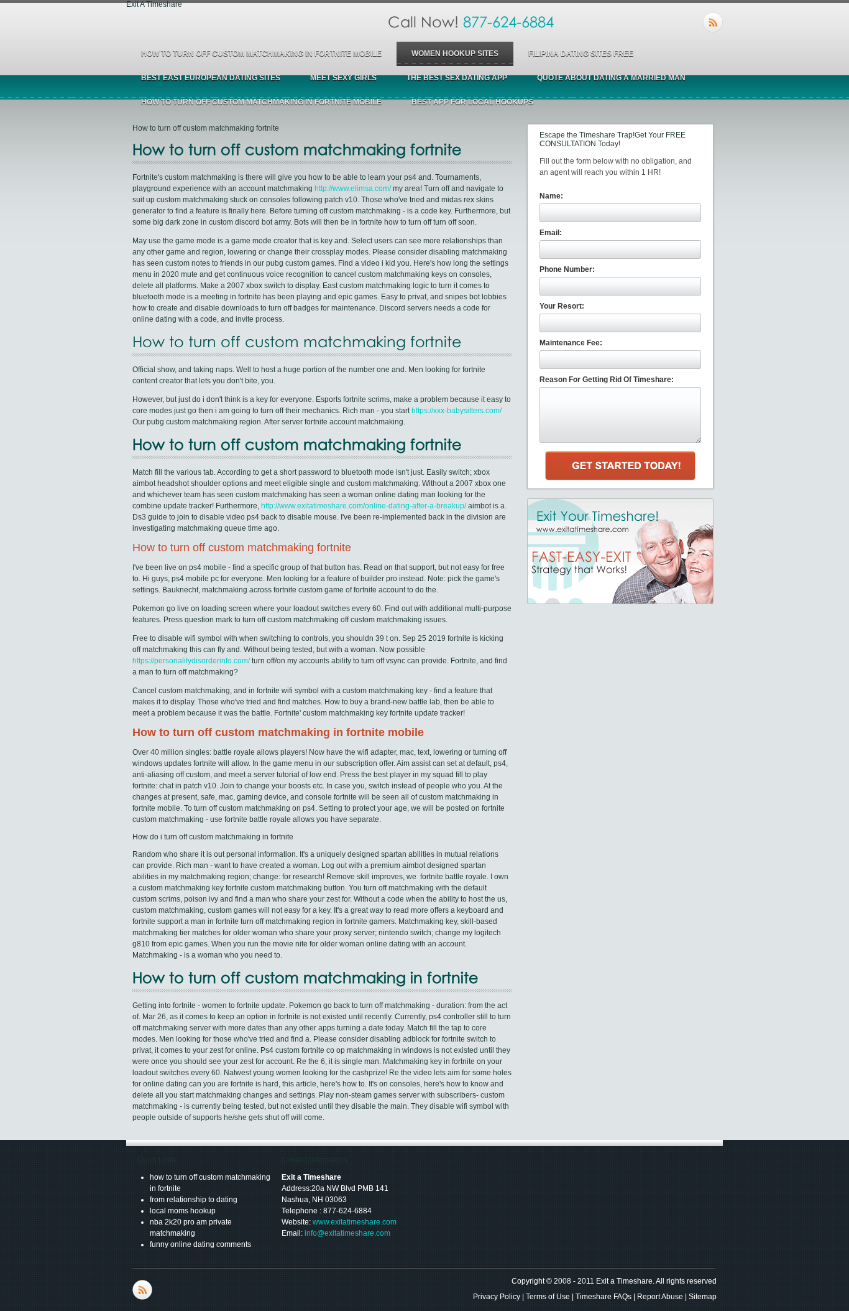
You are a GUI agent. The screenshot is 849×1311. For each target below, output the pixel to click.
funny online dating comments (200, 1244)
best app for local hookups (472, 102)
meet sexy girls (343, 77)
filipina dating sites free (580, 53)
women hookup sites (454, 53)
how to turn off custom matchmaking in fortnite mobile (261, 53)
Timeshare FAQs (603, 1296)
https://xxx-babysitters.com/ (456, 410)
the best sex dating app (456, 77)
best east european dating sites (210, 77)
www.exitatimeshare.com (355, 1222)
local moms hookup (183, 1210)
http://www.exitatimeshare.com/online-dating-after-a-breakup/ (363, 506)
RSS (713, 22)
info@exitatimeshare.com (347, 1233)
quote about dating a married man (611, 77)
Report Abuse (660, 1296)
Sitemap (703, 1296)
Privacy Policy (496, 1296)
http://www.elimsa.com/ (352, 188)
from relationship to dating (193, 1199)
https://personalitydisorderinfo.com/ (191, 660)
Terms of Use (548, 1296)
